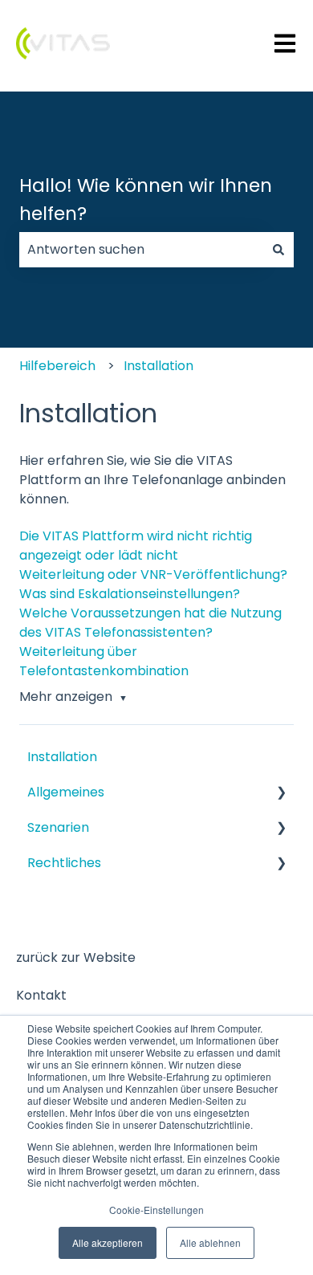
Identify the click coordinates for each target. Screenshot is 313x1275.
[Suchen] (278, 249)
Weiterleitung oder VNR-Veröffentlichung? (153, 574)
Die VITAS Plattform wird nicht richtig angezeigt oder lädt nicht (135, 545)
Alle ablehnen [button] (210, 1242)
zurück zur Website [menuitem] (76, 957)
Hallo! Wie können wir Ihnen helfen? (145, 199)
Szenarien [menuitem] (58, 827)
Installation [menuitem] (62, 756)
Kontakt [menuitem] (41, 995)
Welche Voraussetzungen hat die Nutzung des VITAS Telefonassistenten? (150, 623)
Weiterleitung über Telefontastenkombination (104, 661)
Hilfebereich (57, 365)
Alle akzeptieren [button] (107, 1242)
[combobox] (141, 249)
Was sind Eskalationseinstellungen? (129, 594)
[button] (281, 792)
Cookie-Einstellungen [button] (156, 1209)
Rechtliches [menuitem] (64, 862)
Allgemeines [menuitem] (65, 792)
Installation (158, 365)
